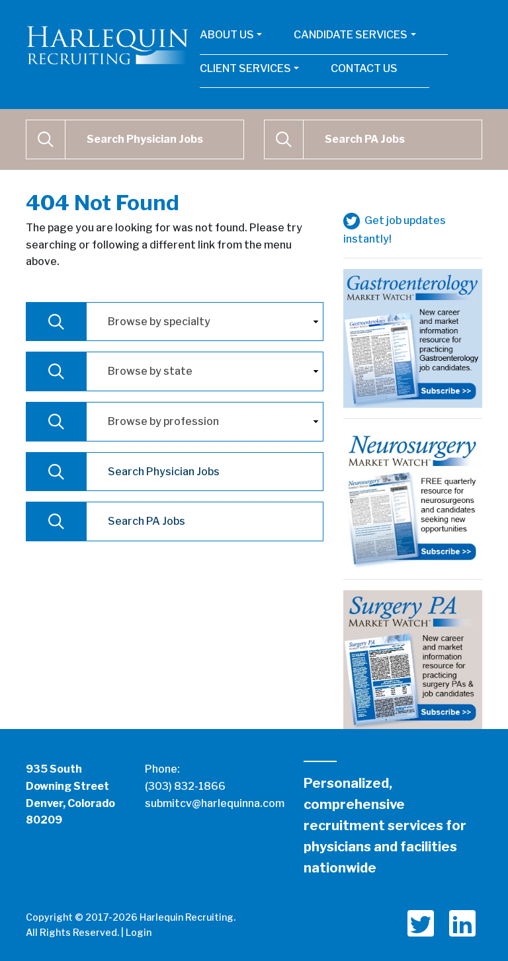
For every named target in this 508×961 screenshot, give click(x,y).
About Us (227, 34)
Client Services (245, 68)
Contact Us (364, 68)
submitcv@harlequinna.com (214, 803)
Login (138, 932)
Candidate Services (350, 34)
